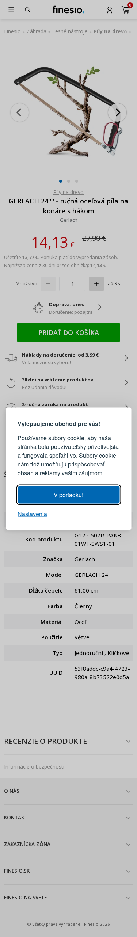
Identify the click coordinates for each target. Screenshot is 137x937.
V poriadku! (68, 494)
